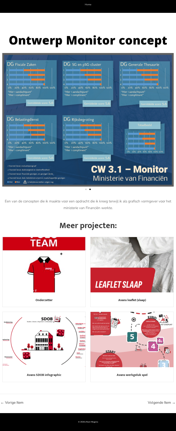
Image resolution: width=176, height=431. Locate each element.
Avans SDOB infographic (44, 375)
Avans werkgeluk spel (132, 375)
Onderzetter (44, 300)
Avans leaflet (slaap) (132, 300)
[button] (86, 189)
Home (88, 4)
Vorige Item (11, 402)
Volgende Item (162, 402)
